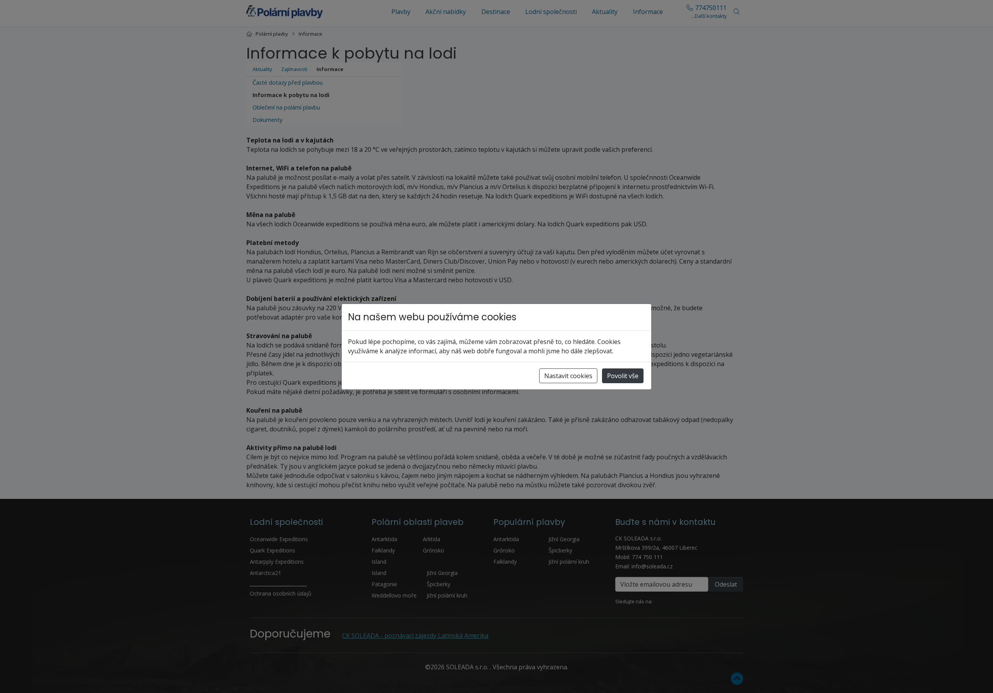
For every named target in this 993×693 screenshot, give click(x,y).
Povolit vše (622, 376)
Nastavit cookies (568, 376)
